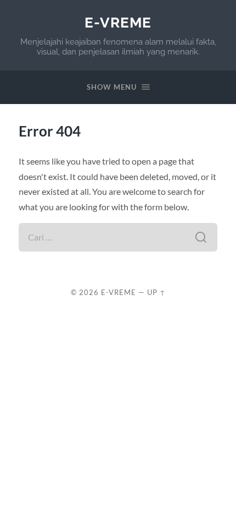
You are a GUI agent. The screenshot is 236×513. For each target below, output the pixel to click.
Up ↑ (156, 292)
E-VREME (118, 22)
